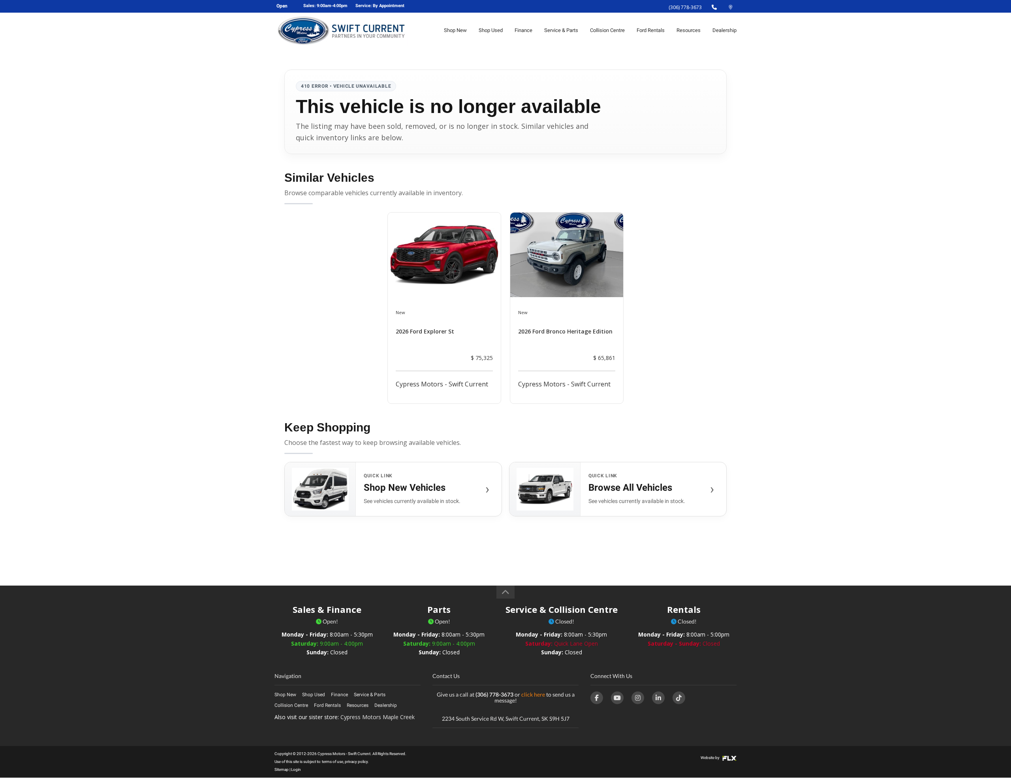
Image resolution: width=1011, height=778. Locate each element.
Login (296, 769)
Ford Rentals (651, 30)
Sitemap (281, 769)
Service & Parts (561, 30)
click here (533, 694)
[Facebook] (596, 697)
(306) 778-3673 (685, 7)
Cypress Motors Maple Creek (377, 717)
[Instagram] (637, 697)
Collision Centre (607, 30)
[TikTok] (679, 697)
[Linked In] (658, 697)
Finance (523, 30)
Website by (710, 757)
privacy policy (356, 761)
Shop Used (491, 30)
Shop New (455, 30)
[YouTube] (617, 697)
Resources (689, 30)
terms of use (332, 761)
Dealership (724, 30)
